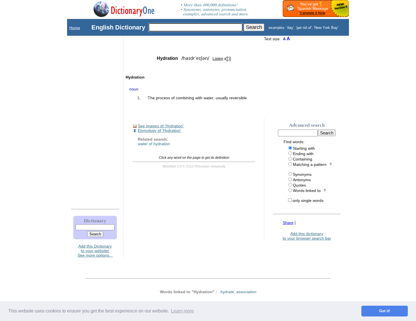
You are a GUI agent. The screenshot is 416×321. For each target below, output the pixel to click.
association (246, 292)
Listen (218, 58)
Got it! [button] (384, 311)
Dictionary (95, 220)
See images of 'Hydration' (161, 126)
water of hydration (154, 144)
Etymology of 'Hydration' (159, 130)
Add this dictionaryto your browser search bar (307, 235)
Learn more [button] (182, 311)
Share (288, 222)
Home (74, 28)
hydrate (227, 292)
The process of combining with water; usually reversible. (198, 98)
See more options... (95, 255)
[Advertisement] (89, 121)
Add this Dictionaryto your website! (95, 248)
